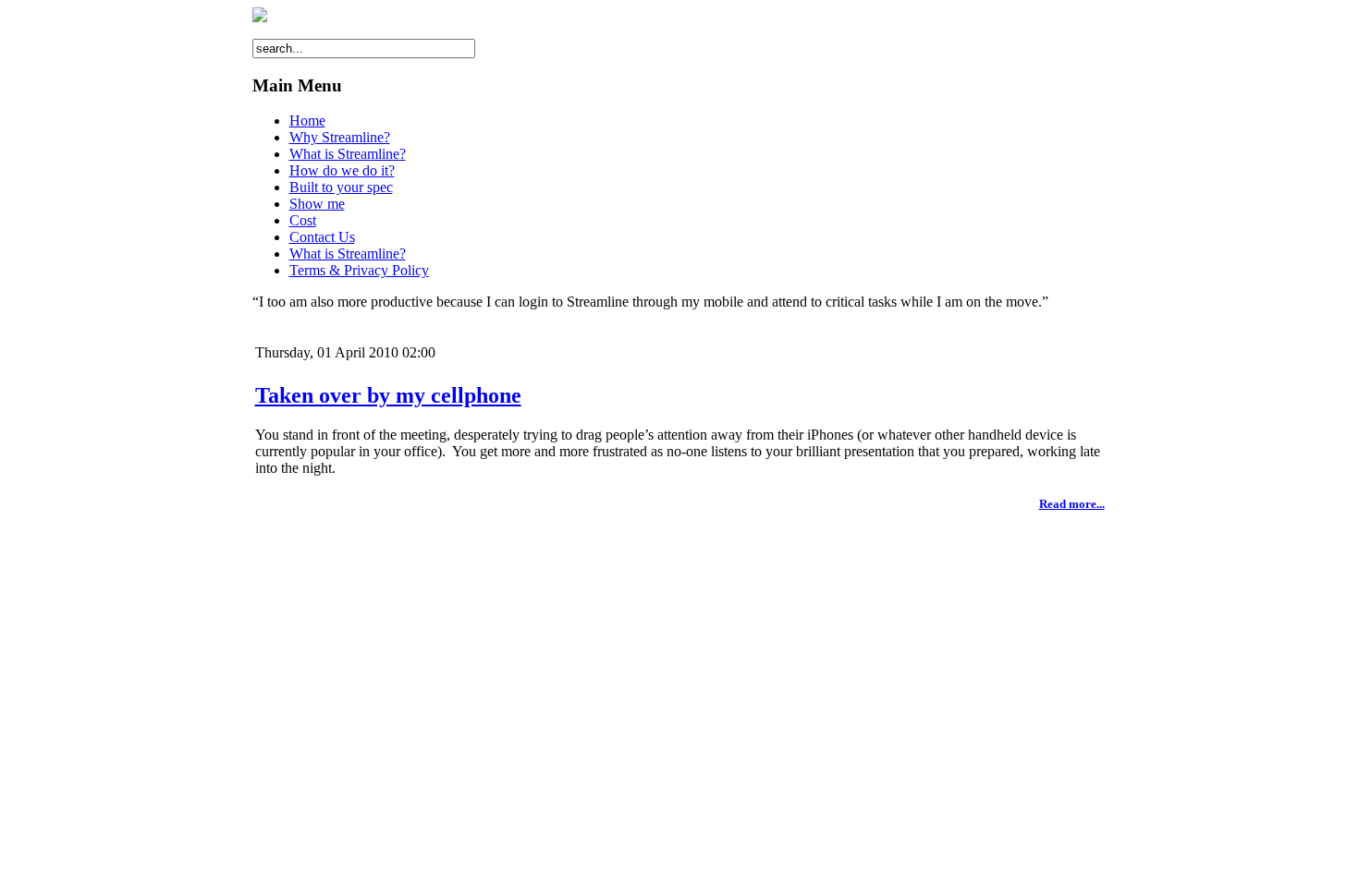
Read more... (1072, 504)
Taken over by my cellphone (388, 395)
